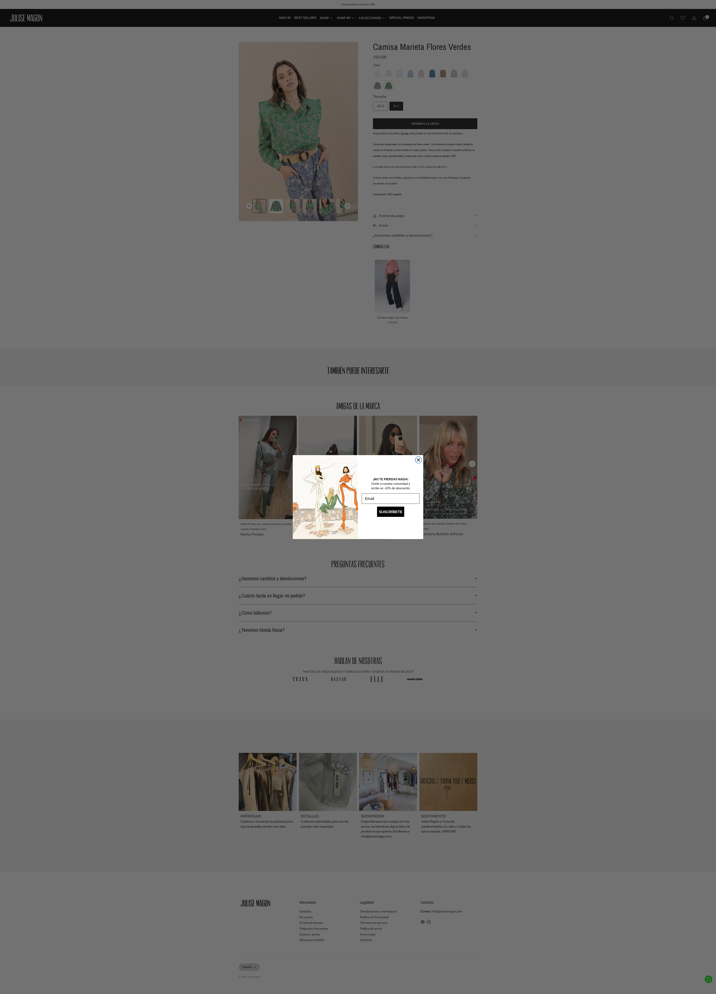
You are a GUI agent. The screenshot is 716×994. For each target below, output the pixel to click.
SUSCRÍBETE (390, 512)
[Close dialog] (418, 460)
